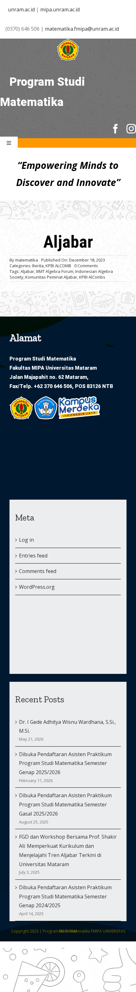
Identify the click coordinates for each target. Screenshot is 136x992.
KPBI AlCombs (92, 277)
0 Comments (86, 265)
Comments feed (37, 571)
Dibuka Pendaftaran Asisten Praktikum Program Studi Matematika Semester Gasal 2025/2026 (65, 804)
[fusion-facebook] (115, 128)
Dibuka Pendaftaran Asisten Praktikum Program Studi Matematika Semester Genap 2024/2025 (65, 896)
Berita (38, 265)
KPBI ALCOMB (58, 265)
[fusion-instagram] (131, 128)
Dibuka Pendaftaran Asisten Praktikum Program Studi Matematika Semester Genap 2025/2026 (65, 763)
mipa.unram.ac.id (60, 9)
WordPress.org (37, 586)
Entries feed (33, 555)
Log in (26, 539)
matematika (26, 260)
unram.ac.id (21, 9)
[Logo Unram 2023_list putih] (68, 41)
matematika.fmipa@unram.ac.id (82, 28)
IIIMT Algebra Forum (54, 271)
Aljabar (27, 271)
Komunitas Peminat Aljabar (51, 277)
